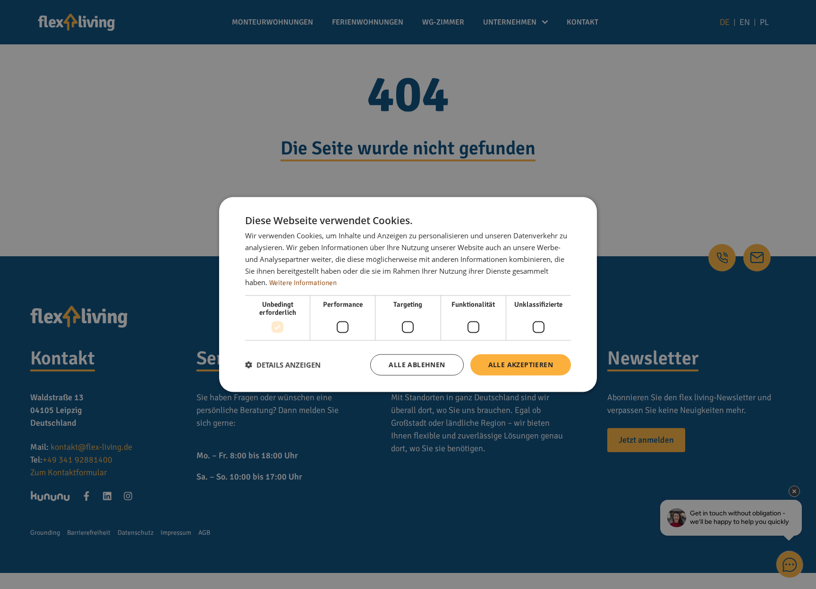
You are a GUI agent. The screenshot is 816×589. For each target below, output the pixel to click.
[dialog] (408, 294)
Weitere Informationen (303, 282)
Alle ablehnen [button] (417, 364)
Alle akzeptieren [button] (520, 364)
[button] (283, 365)
